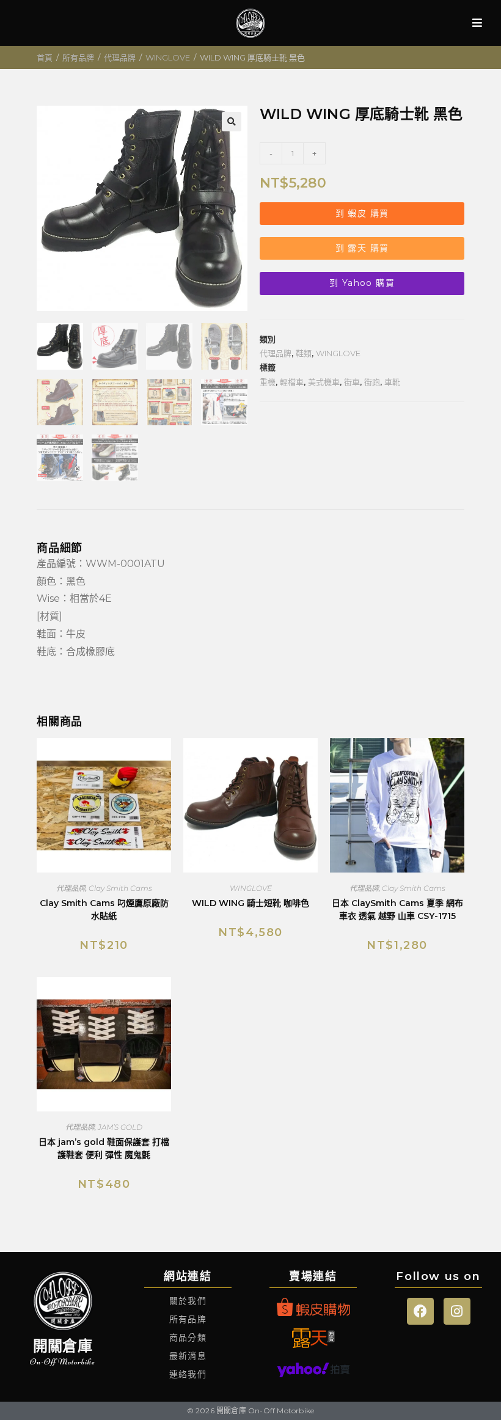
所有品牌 (78, 57)
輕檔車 (292, 382)
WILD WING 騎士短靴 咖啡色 (250, 903)
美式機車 (324, 382)
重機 (268, 382)
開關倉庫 (62, 1346)
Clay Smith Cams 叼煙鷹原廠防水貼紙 (104, 909)
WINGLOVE (167, 57)
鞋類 (304, 353)
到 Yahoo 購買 (362, 282)
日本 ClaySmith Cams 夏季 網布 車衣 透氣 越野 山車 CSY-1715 (397, 909)
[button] (231, 121)
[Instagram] (457, 1311)
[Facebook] (420, 1311)
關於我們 (188, 1300)
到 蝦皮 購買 (362, 213)
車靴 (392, 382)
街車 (352, 382)
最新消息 (188, 1355)
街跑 (372, 382)
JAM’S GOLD (120, 1127)
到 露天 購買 (362, 248)
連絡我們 (188, 1374)
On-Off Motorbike (62, 1361)
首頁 (45, 57)
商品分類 (188, 1337)
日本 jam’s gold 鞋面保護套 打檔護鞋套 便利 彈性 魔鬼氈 (103, 1148)
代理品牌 (120, 57)
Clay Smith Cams (120, 888)
